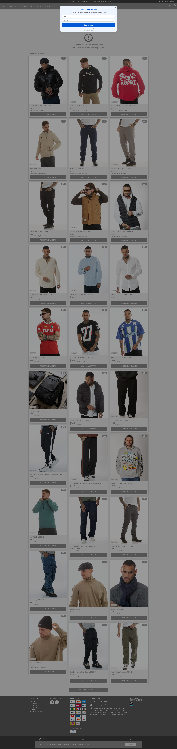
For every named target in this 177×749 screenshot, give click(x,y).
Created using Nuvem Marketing (88, 30)
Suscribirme (88, 25)
